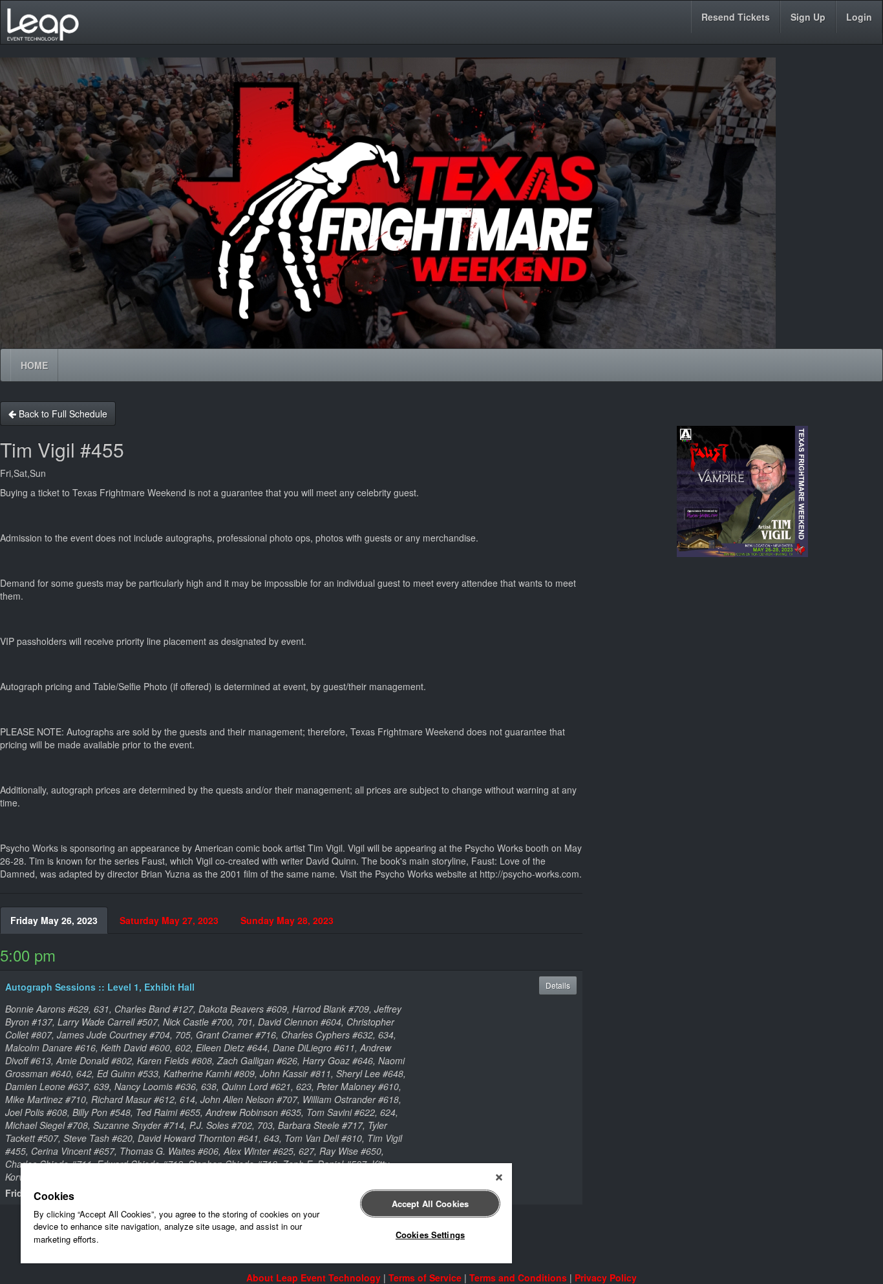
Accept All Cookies (430, 1203)
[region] (266, 1213)
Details (558, 985)
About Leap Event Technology (313, 1277)
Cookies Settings (430, 1234)
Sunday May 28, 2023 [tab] (287, 920)
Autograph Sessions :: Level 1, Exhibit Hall (100, 986)
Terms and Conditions (518, 1277)
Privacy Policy (606, 1277)
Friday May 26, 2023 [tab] (54, 920)
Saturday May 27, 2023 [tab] (169, 920)
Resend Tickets (735, 16)
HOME (34, 365)
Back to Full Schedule (61, 413)
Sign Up (808, 16)
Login (859, 16)
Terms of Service (425, 1277)
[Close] (499, 1177)
